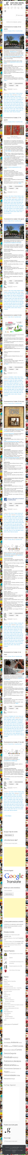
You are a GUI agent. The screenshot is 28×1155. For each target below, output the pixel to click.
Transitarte (6, 1009)
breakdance (21, 295)
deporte (17, 100)
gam (20, 205)
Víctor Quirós (7, 156)
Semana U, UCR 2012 (10, 1018)
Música (5, 94)
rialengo (12, 528)
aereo (17, 794)
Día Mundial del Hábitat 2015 (10, 943)
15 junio (18, 514)
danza (13, 100)
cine (4, 797)
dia (20, 100)
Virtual (13, 1078)
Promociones (8, 1068)
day (15, 100)
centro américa (14, 517)
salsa (8, 108)
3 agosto (11, 293)
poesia (16, 107)
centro (8, 296)
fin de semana (12, 301)
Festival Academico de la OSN (15, 966)
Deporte (13, 93)
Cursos (10, 93)
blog (12, 97)
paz (8, 641)
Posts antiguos (7, 815)
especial (7, 102)
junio (16, 525)
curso (7, 100)
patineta (10, 107)
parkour (7, 107)
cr (23, 296)
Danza (12, 196)
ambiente (19, 199)
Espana (18, 633)
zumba (11, 111)
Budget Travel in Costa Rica (10, 981)
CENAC (5, 296)
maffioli (22, 206)
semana (17, 108)
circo (20, 381)
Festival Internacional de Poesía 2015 (12, 944)
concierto (20, 97)
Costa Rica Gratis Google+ (12, 7)
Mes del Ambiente (9, 1016)
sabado (5, 108)
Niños (8, 94)
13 (17, 94)
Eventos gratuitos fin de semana (16, 953)
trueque (15, 734)
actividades (12, 96)
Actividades (11, 716)
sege (14, 108)
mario (5, 208)
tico (7, 110)
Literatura (21, 93)
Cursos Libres (7, 984)
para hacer (17, 527)
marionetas (6, 638)
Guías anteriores (7, 1013)
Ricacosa (16, 528)
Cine (10, 791)
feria (19, 102)
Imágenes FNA (7, 994)
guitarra (13, 389)
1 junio (17, 624)
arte (7, 97)
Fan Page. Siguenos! (10, 1085)
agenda (19, 96)
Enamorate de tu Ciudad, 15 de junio (14, 401)
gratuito (5, 206)
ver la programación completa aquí (12, 760)
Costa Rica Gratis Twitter (8, 7)
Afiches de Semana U (9, 999)
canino (14, 97)
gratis (23, 205)
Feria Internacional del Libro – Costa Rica (12, 988)
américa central (7, 796)
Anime (20, 1042)
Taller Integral (8, 151)
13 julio (10, 380)
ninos (20, 105)
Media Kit (6, 996)
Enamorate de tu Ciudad (10, 553)
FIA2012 (15, 1057)
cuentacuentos (9, 384)
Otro (18, 1065)
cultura (9, 202)
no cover (14, 208)
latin (20, 303)
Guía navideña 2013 (8, 1011)
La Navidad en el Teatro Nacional (11, 934)
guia (8, 206)
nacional (17, 105)
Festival (17, 93)
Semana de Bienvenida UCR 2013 (11, 1008)
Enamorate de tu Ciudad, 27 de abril (14, 742)
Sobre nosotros (7, 1003)
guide (10, 206)
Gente (5, 993)
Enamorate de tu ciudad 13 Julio (13, 315)
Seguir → (6, 80)
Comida (20, 1046)
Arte (9, 196)
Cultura (13, 1050)
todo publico (13, 110)
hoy (15, 206)
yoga (8, 810)
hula (19, 303)
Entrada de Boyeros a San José (10, 938)
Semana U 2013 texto (9, 1001)
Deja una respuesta (16, 111)
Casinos (10, 1046)
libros (13, 728)
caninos (15, 720)
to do (9, 110)
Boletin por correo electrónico (12, 887)
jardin (9, 728)
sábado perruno (13, 51)
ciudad (7, 797)
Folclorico (19, 196)
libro (19, 804)
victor (21, 211)
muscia (11, 730)
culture (17, 384)
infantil (20, 389)
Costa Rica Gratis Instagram (5, 11)
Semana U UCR (7, 998)
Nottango (12, 527)
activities (13, 516)
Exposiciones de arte (8, 986)
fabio (8, 205)
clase (17, 97)
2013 (19, 94)
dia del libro (14, 801)
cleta (5, 630)
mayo (18, 728)
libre (6, 105)
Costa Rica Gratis (19, 30)
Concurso (7, 1050)
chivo (18, 381)
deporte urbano (7, 801)
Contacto (6, 983)
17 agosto (19, 197)
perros (14, 731)
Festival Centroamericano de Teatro (11, 441)
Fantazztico (9, 387)
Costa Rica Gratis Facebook (5, 7)
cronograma (19, 99)
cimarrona (15, 629)
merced (17, 638)
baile (13, 295)
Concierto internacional (9, 433)
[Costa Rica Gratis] (14, 4)
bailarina (10, 381)
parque (5, 306)
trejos (20, 110)
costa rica (7, 99)
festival (21, 102)
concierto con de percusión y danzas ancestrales (13, 56)
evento (13, 102)
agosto (5, 97)
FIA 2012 (7, 1015)
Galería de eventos (8, 991)
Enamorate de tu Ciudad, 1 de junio (13, 537)
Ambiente (14, 1042)
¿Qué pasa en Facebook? (11, 1024)
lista (8, 105)
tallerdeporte (18, 733)
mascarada (11, 638)
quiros (7, 210)
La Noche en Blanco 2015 (9, 941)
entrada (14, 203)
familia (16, 102)
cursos (9, 100)
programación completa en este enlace (13, 242)
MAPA (5, 1020)
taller (22, 108)
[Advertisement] (15, 857)
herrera (13, 206)
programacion (20, 107)
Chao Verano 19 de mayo (14, 970)
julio (22, 389)
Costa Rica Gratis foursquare (18, 7)
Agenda (11, 957)
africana (16, 96)
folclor (16, 205)
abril (6, 794)
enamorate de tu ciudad (8, 203)
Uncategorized (12, 1072)
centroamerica (20, 517)
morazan (10, 304)
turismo (15, 211)
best (9, 97)
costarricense (12, 99)
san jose (11, 108)
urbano (7, 111)
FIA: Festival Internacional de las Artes (12, 989)
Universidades (10, 1075)
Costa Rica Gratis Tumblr (22, 7)
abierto (8, 96)
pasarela (8, 731)
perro (13, 107)
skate (20, 108)
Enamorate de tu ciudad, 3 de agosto (14, 219)
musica (13, 105)
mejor (11, 105)
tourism (17, 110)
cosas (9, 200)
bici (12, 627)
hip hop (14, 303)
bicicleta (14, 627)
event (11, 102)
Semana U (17, 1068)
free (18, 205)
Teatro (11, 94)
